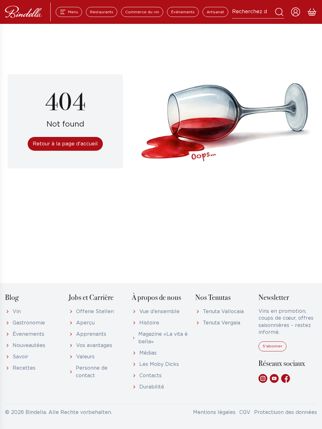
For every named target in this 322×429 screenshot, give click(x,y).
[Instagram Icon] (262, 378)
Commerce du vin (142, 12)
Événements (183, 12)
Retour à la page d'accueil (65, 144)
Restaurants (101, 12)
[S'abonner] (272, 350)
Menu (73, 12)
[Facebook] (285, 378)
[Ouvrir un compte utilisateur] (296, 12)
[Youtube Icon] (274, 378)
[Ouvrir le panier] (312, 12)
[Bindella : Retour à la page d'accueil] (23, 12)
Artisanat (215, 12)
